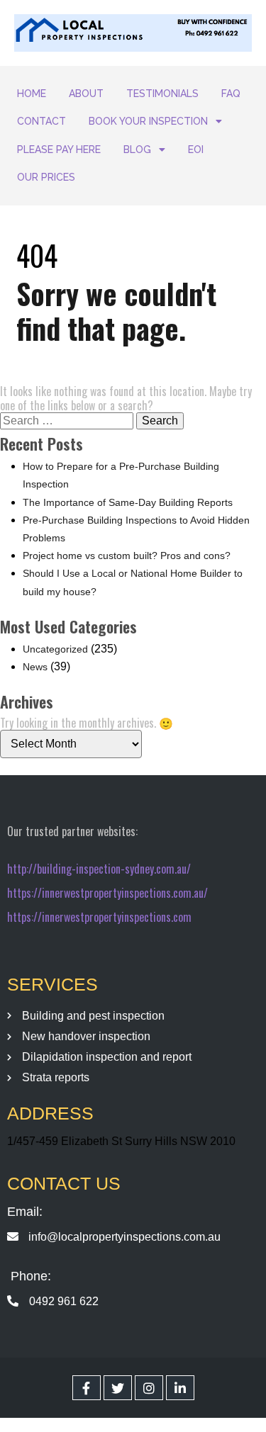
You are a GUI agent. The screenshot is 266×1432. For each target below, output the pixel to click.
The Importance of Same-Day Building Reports (128, 502)
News (35, 666)
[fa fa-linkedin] (180, 1387)
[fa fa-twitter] (118, 1387)
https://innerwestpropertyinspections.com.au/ (107, 892)
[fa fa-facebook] (86, 1387)
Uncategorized (55, 649)
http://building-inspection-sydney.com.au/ (99, 868)
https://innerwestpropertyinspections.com (99, 916)
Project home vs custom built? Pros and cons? (127, 555)
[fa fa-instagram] (149, 1387)
